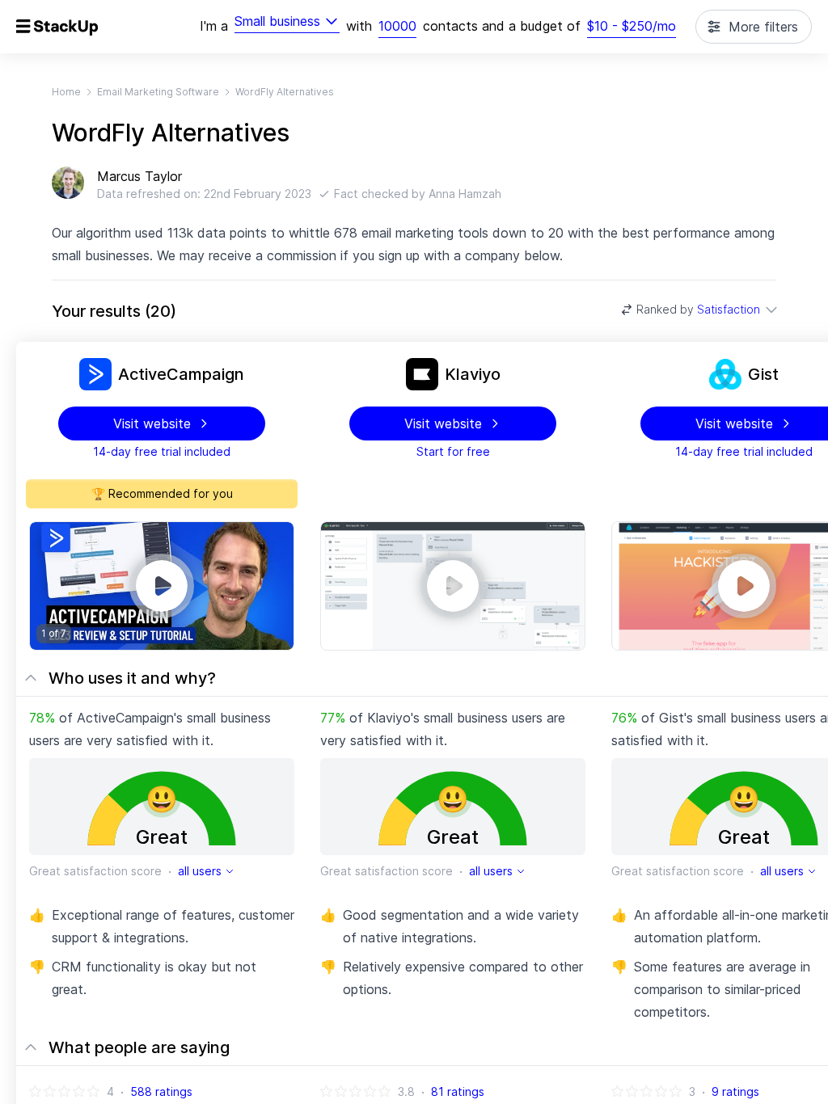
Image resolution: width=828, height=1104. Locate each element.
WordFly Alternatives (284, 92)
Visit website (152, 423)
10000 (397, 26)
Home (66, 92)
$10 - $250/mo (631, 26)
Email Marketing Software (158, 92)
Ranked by (698, 309)
